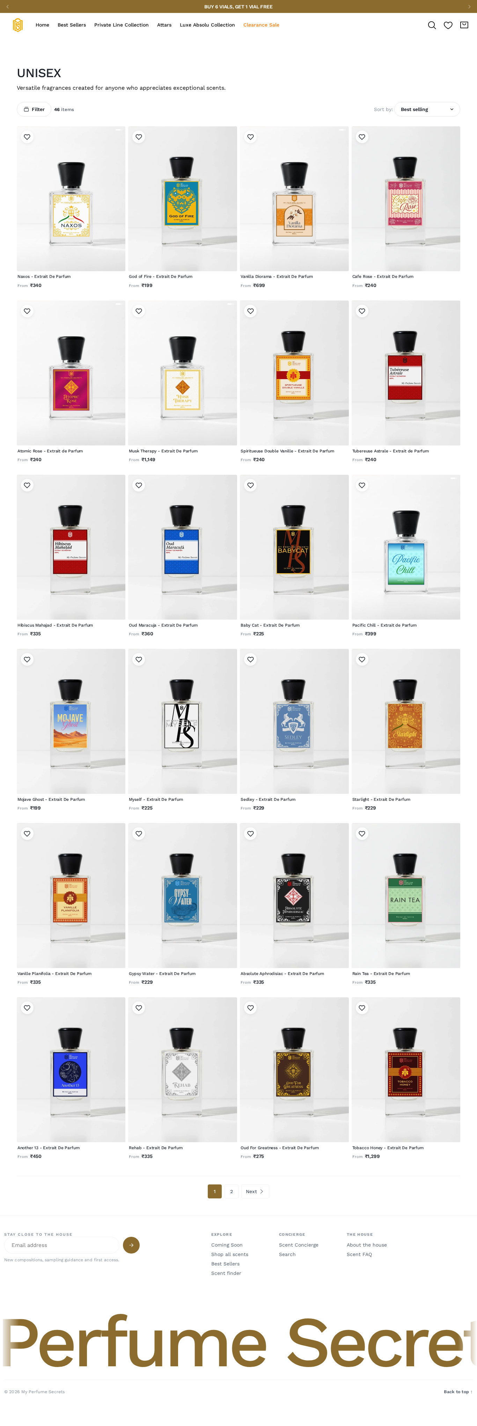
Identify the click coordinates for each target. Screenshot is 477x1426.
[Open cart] (464, 25)
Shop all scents (229, 1254)
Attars (164, 25)
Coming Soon (227, 1245)
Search (287, 1254)
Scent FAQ (359, 1254)
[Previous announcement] (8, 7)
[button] (238, 1342)
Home (42, 25)
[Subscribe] (131, 1245)
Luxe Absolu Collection (207, 25)
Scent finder (226, 1273)
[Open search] (432, 25)
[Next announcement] (469, 7)
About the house (367, 1245)
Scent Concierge (298, 1245)
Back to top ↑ (458, 1391)
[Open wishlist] (448, 25)
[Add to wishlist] (27, 137)
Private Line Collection (121, 25)
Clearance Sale (261, 25)
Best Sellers (72, 25)
